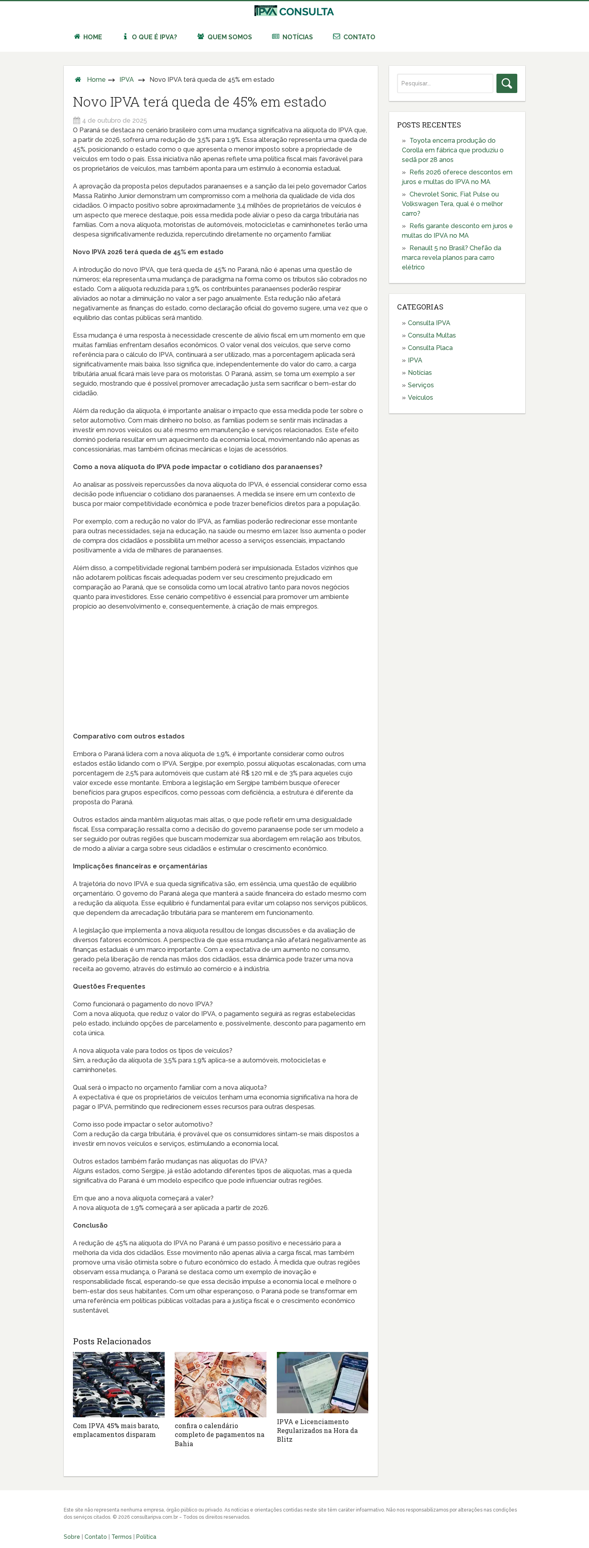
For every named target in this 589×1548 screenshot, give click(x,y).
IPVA (126, 79)
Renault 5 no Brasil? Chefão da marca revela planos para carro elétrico (451, 257)
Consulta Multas (432, 335)
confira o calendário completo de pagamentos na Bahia (219, 1434)
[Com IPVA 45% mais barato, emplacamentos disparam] (119, 1384)
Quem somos (229, 37)
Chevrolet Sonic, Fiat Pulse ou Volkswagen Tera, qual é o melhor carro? (452, 203)
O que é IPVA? (153, 37)
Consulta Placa (430, 348)
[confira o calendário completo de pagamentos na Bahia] (220, 1384)
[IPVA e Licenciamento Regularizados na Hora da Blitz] (323, 1382)
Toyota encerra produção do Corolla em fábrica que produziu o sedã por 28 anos (453, 150)
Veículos (420, 397)
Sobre (72, 1537)
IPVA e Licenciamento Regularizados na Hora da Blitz (317, 1430)
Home (92, 37)
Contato (358, 37)
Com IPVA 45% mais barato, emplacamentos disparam (116, 1430)
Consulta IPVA (429, 323)
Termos (121, 1537)
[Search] (506, 83)
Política (146, 1537)
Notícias (297, 37)
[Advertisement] (220, 675)
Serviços (421, 385)
